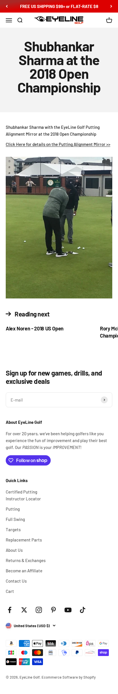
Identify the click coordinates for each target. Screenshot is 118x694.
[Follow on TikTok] (82, 610)
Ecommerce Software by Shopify (69, 677)
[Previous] (7, 6)
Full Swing (15, 519)
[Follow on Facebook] (9, 610)
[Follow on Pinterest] (53, 610)
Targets (13, 529)
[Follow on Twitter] (24, 610)
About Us (14, 550)
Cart (10, 591)
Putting (13, 509)
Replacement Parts (24, 539)
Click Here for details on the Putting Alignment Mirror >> (58, 144)
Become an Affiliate (24, 570)
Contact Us (16, 580)
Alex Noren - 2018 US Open (35, 328)
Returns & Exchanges (26, 560)
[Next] (111, 6)
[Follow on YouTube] (68, 610)
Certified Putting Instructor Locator (23, 495)
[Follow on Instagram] (39, 610)
